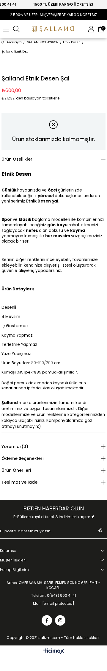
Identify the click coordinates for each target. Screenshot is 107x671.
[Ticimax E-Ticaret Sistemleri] (53, 651)
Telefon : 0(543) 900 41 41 (53, 595)
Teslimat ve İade (19, 482)
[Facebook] (47, 620)
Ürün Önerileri (16, 470)
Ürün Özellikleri (17, 159)
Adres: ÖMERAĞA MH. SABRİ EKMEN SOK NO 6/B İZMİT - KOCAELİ (53, 585)
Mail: (53, 603)
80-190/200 (42, 363)
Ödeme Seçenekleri (22, 458)
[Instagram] (60, 620)
